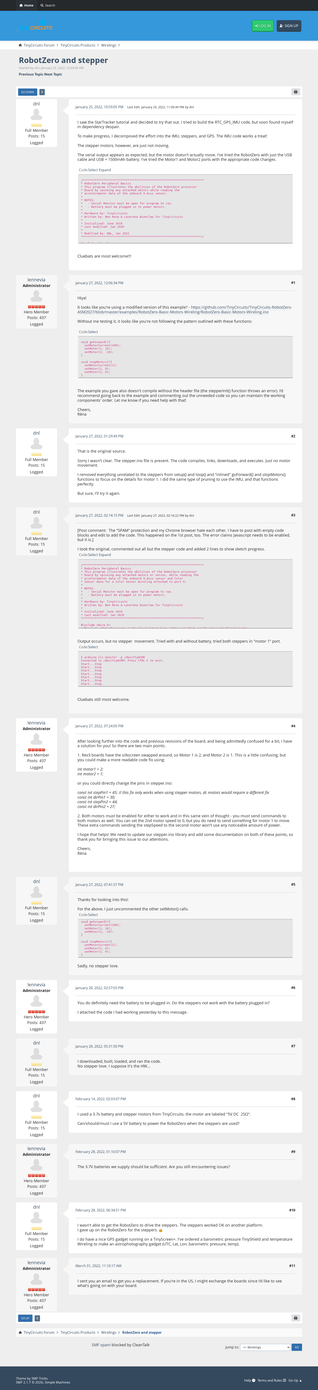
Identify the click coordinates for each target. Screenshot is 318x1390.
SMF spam (101, 1344)
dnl (36, 104)
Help (248, 1380)
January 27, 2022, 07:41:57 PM (99, 884)
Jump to (231, 1347)
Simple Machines (57, 1382)
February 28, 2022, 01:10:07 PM (100, 1151)
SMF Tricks (40, 1378)
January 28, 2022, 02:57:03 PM (99, 987)
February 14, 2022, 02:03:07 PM (100, 1099)
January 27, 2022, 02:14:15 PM (99, 515)
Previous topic (31, 74)
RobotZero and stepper (63, 60)
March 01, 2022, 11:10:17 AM (98, 1265)
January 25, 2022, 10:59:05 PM (99, 107)
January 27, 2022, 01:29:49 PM (99, 436)
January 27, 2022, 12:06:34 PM (99, 283)
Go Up (25, 1318)
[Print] (295, 91)
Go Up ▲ (295, 1380)
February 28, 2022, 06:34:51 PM (100, 1210)
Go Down (27, 92)
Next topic (53, 74)
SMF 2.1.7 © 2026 (29, 1382)
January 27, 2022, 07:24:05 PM (99, 726)
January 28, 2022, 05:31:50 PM (99, 1046)
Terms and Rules (270, 1380)
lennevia (36, 280)
